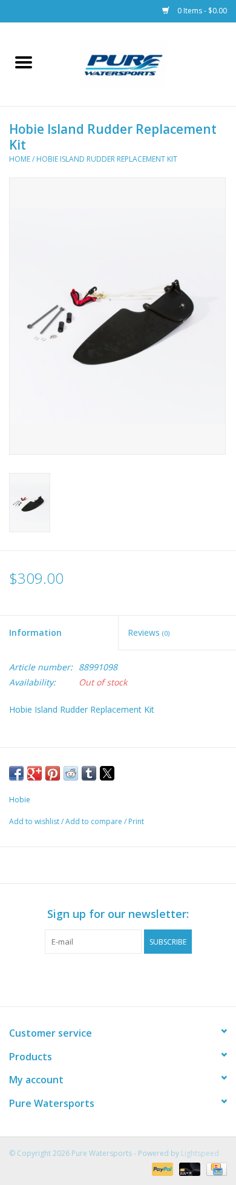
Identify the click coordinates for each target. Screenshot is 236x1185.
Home (19, 159)
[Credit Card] (214, 1168)
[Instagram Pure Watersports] (129, 978)
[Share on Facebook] (16, 773)
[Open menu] (23, 62)
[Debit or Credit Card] (188, 1168)
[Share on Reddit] (71, 773)
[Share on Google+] (34, 773)
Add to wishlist (35, 821)
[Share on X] (107, 773)
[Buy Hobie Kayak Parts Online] (141, 63)
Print (136, 821)
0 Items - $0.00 (201, 10)
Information (35, 632)
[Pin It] (52, 773)
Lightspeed (200, 1153)
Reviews (148, 632)
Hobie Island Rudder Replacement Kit (106, 159)
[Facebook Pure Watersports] (107, 978)
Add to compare (94, 821)
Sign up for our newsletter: (118, 914)
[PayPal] (161, 1168)
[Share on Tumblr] (89, 773)
